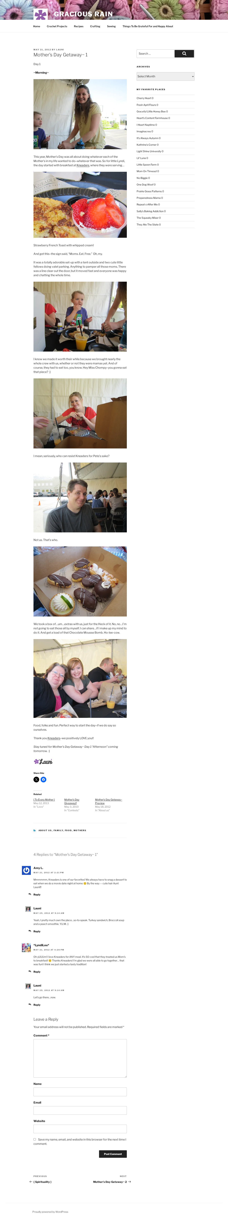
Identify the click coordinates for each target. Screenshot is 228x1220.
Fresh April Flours (146, 104)
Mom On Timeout (147, 171)
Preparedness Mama (149, 197)
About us (45, 830)
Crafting (95, 26)
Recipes (78, 26)
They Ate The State (148, 224)
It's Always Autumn (147, 138)
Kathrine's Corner (146, 144)
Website (39, 1121)
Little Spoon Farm (147, 164)
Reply (36, 894)
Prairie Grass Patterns (149, 191)
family (58, 830)
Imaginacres (144, 131)
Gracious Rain (83, 14)
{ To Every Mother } (44, 799)
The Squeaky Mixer (148, 217)
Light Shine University (149, 151)
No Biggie (142, 177)
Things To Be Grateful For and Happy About (148, 26)
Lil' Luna (141, 158)
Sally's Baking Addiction (150, 211)
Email (37, 1102)
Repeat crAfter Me (147, 204)
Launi (60, 49)
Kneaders (83, 165)
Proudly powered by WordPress (50, 1211)
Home (36, 26)
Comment (41, 1035)
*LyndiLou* (41, 945)
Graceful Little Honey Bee (151, 111)
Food (68, 830)
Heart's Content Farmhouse (152, 117)
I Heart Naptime (146, 124)
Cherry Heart (144, 98)
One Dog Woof (145, 184)
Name (37, 1084)
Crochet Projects (57, 26)
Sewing (111, 26)
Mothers (80, 830)
